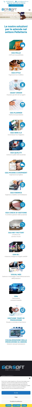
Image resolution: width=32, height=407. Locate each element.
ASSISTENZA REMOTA (16, 5)
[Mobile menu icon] (29, 10)
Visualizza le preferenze (16, 401)
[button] (29, 378)
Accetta (16, 392)
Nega (16, 397)
